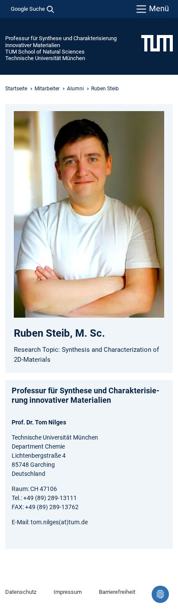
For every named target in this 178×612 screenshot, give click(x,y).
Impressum (68, 592)
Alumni (75, 89)
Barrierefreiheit (117, 592)
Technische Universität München (45, 58)
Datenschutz (20, 592)
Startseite (16, 89)
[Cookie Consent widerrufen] (160, 594)
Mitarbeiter (47, 89)
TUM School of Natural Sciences (45, 51)
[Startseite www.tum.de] (157, 43)
